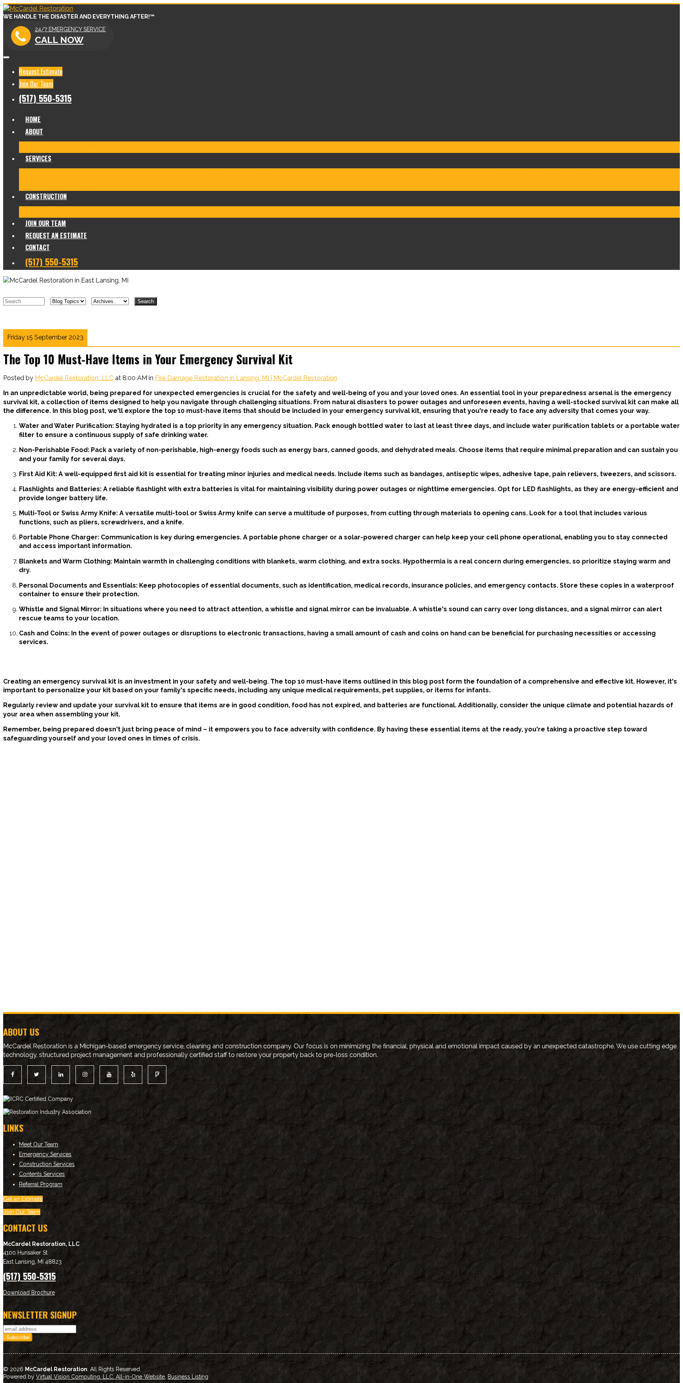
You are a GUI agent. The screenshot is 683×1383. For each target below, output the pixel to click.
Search (146, 301)
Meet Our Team (41, 147)
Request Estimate (40, 71)
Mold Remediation (202, 173)
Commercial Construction (129, 211)
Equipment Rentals (105, 184)
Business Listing (188, 1377)
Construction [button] (46, 196)
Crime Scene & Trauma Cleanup (389, 173)
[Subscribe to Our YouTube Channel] (109, 1074)
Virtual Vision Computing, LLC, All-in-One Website (100, 1377)
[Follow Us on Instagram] (84, 1074)
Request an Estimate (56, 235)
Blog (202, 147)
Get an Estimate (23, 1199)
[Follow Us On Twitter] (36, 1074)
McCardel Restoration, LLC (74, 378)
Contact (37, 247)
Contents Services (224, 184)
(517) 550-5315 (45, 98)
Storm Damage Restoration (477, 173)
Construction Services (47, 1164)
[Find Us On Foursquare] (157, 1074)
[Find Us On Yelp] (133, 1074)
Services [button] (38, 158)
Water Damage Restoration (133, 173)
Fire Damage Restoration (55, 173)
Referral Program (40, 1184)
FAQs (261, 184)
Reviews (182, 147)
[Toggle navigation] (6, 57)
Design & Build (189, 211)
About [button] (34, 131)
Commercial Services (165, 184)
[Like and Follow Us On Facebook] (12, 1074)
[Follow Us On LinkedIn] (60, 1074)
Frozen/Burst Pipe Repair (556, 173)
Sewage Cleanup (619, 173)
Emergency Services (45, 1154)
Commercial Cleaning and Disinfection (286, 173)
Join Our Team (36, 84)
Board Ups (60, 184)
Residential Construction (54, 211)
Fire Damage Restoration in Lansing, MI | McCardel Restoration (246, 378)
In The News (150, 147)
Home (33, 119)
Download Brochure (29, 1292)
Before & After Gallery (98, 147)
